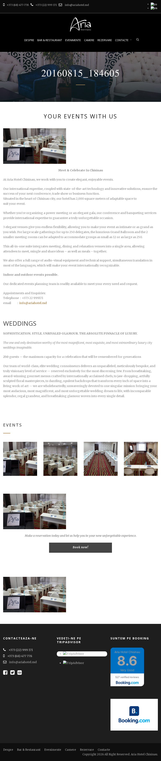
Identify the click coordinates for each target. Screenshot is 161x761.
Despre (29, 40)
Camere (89, 40)
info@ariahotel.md (77, 5)
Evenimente (73, 40)
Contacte (122, 40)
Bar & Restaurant (49, 40)
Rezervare (104, 40)
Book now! (80, 547)
